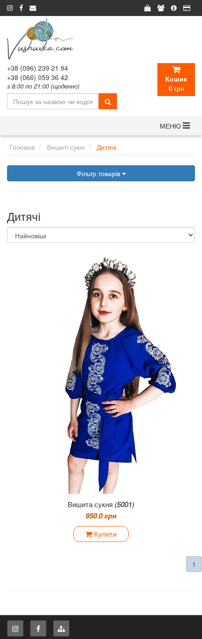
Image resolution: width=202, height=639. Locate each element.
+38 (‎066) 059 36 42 (37, 77)
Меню (171, 125)
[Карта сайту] (61, 628)
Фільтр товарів (99, 173)
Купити (104, 534)
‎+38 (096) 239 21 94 (37, 68)
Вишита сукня (101, 504)
